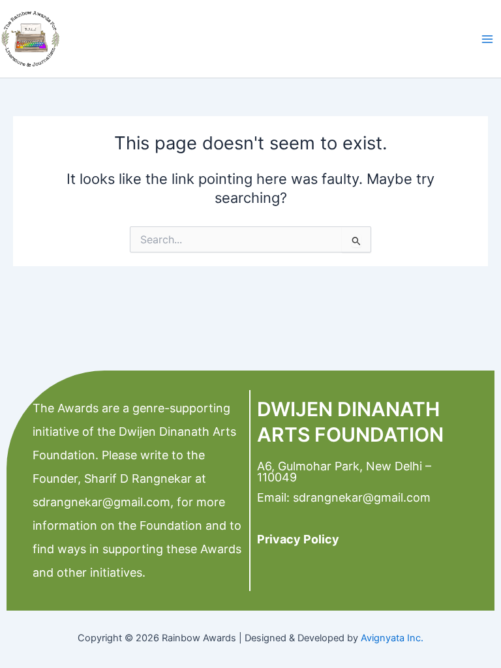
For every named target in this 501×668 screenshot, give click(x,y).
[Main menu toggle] (487, 39)
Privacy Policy (298, 539)
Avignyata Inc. (392, 638)
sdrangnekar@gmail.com (101, 502)
